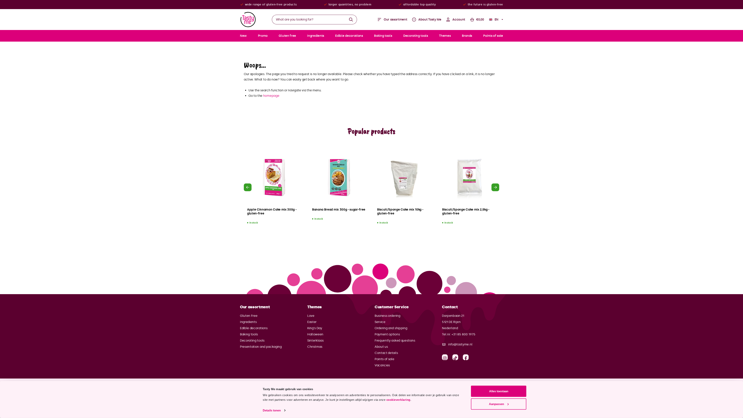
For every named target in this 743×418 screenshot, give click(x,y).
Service (380, 322)
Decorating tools (252, 340)
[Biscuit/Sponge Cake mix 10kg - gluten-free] (404, 178)
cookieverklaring (398, 399)
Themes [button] (314, 307)
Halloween (315, 334)
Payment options (387, 334)
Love (310, 316)
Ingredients (248, 322)
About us (381, 347)
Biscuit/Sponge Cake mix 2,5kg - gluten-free (465, 211)
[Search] (351, 19)
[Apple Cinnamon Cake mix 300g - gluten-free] (274, 178)
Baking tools (249, 334)
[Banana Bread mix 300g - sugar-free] (339, 178)
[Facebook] (466, 357)
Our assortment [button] (255, 307)
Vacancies (382, 365)
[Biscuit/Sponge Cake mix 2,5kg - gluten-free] (469, 178)
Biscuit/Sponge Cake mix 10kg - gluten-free (400, 211)
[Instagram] (445, 357)
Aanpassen (496, 403)
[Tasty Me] (248, 19)
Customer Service (392, 307)
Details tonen (272, 410)
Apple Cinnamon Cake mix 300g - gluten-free (271, 211)
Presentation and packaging (261, 347)
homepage (271, 96)
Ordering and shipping (391, 328)
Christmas (314, 347)
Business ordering (387, 316)
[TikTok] (455, 357)
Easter (312, 322)
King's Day (314, 328)
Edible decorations (253, 328)
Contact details (386, 353)
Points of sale (384, 359)
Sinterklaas (315, 340)
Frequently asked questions (395, 340)
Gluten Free (248, 316)
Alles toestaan (498, 391)
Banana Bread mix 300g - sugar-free (338, 209)
